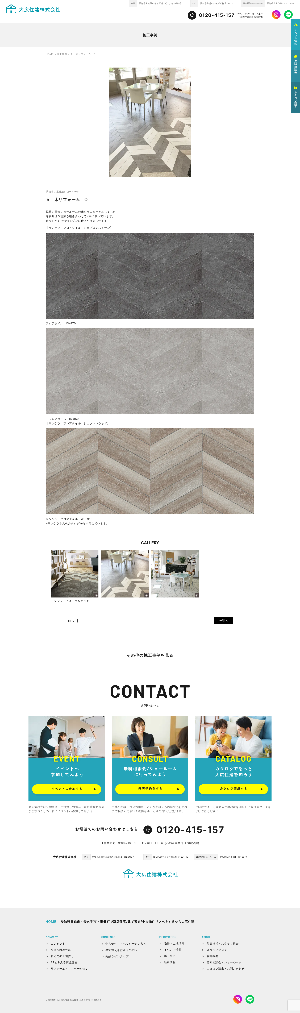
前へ (71, 620)
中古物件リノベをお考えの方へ (125, 943)
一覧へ (223, 620)
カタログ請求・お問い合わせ (225, 968)
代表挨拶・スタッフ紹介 (223, 943)
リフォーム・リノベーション (70, 968)
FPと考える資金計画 (64, 962)
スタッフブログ (217, 950)
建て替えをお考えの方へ (121, 950)
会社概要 (212, 956)
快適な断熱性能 (61, 950)
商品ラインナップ (117, 956)
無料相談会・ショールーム (224, 962)
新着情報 (170, 962)
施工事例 (170, 956)
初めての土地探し (62, 956)
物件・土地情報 (174, 943)
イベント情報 (173, 949)
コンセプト (58, 943)
